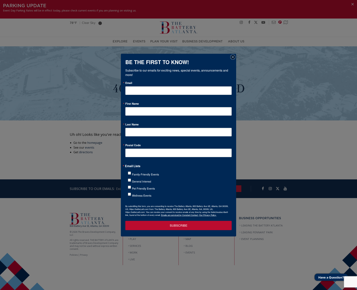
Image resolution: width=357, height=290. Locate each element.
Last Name (132, 124)
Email (128, 83)
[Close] (233, 57)
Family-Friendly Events (145, 174)
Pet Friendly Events (143, 188)
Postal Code (133, 145)
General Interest (141, 181)
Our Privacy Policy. (207, 214)
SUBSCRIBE (178, 225)
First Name (132, 103)
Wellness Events (141, 195)
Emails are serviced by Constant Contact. (180, 214)
